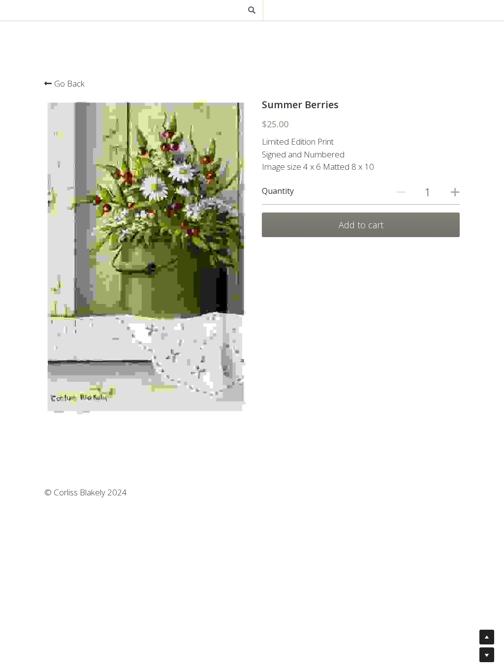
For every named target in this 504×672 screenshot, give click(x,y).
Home (87, 10)
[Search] (422, 15)
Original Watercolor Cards (282, 10)
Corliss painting (198, 10)
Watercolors (360, 10)
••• (400, 10)
